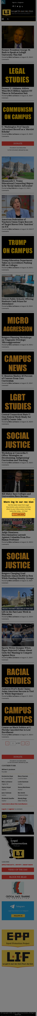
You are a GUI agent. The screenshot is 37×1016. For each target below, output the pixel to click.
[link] (19, 500)
